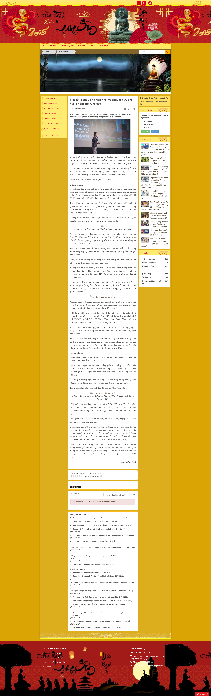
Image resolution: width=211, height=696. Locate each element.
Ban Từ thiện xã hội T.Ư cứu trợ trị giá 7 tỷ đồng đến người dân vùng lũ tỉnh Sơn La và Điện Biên (154, 206)
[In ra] (129, 108)
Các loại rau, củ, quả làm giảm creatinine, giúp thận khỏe (158, 160)
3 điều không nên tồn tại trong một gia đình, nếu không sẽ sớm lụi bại (154, 195)
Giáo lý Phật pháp (51, 103)
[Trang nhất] (44, 45)
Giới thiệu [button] (103, 45)
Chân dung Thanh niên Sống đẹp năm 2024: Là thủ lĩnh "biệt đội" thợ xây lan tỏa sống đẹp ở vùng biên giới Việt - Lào (155, 149)
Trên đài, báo (148, 124)
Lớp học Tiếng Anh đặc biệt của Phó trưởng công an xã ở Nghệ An (159, 224)
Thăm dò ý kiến (49, 662)
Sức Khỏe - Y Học (51, 123)
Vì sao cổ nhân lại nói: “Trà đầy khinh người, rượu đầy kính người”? (158, 215)
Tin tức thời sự (49, 98)
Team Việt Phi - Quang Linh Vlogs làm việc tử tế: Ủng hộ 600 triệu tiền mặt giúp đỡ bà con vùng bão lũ (154, 170)
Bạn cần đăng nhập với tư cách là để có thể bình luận (94, 501)
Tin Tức (61, 653)
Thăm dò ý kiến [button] (67, 45)
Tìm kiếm (61, 662)
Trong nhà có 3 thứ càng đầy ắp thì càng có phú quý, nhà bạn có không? (154, 242)
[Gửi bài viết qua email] (125, 108)
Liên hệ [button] (92, 45)
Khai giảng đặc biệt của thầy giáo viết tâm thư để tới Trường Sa (159, 232)
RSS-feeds (47, 666)
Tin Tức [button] (52, 45)
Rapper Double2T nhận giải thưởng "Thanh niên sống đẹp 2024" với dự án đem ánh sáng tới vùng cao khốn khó (154, 182)
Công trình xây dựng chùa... (52, 129)
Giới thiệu (47, 653)
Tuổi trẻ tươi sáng (51, 113)
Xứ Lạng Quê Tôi (51, 136)
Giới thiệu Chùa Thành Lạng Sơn (154, 98)
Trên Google (148, 121)
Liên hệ (61, 658)
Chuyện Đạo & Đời (51, 108)
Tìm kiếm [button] (82, 45)
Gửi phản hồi (203, 694)
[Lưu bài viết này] (134, 108)
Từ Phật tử (147, 127)
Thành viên (47, 658)
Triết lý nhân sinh (51, 118)
